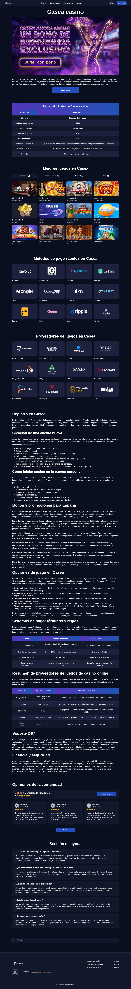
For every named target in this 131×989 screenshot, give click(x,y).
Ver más (65, 829)
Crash (77, 176)
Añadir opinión (107, 794)
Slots (104, 176)
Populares (23, 176)
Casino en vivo (50, 176)
